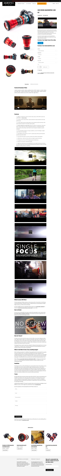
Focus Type (39, 60)
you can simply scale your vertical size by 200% (27, 358)
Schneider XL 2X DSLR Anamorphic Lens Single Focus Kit (8, 446)
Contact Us (34, 3)
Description (27, 84)
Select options (5, 450)
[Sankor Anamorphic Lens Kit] (23, 437)
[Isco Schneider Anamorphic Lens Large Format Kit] (37, 437)
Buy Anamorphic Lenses (41, 3)
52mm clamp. (24, 117)
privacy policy (35, 461)
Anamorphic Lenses (44, 72)
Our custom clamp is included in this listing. (21, 313)
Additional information (34, 84)
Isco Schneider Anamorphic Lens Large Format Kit (36, 446)
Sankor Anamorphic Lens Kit (21, 445)
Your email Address (49, 464)
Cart (57, 3)
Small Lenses (41, 73)
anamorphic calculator (40, 306)
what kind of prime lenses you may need (25, 307)
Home (15, 3)
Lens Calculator (28, 3)
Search (54, 3)
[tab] (27, 84)
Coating (39, 56)
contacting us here (25, 420)
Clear (38, 64)
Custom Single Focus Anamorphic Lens (51, 446)
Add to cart (48, 450)
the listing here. (38, 384)
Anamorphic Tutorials (21, 3)
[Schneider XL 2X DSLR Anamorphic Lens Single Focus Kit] (8, 437)
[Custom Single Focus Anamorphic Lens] (52, 437)
